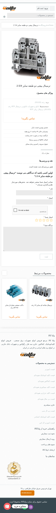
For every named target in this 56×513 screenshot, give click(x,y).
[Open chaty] (7, 506)
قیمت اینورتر (50, 369)
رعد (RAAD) (40, 102)
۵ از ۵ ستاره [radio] (36, 220)
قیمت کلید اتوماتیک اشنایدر (45, 416)
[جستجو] (9, 15)
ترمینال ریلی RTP (37, 109)
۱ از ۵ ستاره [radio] (51, 220)
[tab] (47, 152)
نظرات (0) (46, 153)
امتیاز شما (49, 217)
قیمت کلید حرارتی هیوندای (45, 392)
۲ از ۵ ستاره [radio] (47, 220)
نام (51, 188)
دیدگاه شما (48, 225)
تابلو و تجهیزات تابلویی (30, 106)
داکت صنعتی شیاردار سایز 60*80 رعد (14, 306)
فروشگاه (43, 25)
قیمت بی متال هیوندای (46, 398)
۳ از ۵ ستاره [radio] (43, 220)
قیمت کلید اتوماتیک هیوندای (44, 375)
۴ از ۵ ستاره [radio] (40, 220)
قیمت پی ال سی (49, 410)
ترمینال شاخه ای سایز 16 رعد (42, 305)
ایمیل (50, 198)
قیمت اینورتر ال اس (48, 422)
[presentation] (4, 273)
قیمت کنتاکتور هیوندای (46, 381)
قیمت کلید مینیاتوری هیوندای (44, 387)
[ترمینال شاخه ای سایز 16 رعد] (42, 291)
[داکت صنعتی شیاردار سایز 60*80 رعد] (14, 291)
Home (50, 25)
